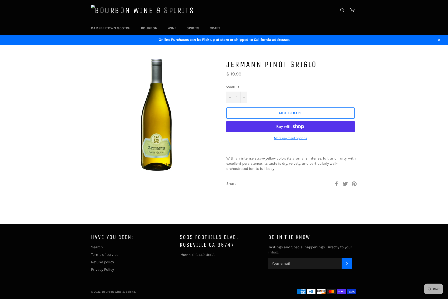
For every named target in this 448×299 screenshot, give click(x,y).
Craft (215, 28)
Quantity (232, 86)
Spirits (193, 28)
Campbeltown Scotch (111, 28)
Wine (172, 28)
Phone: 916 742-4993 (197, 255)
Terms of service (104, 254)
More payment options (290, 138)
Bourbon (149, 28)
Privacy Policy (102, 269)
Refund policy (102, 262)
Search (97, 247)
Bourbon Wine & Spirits (118, 291)
